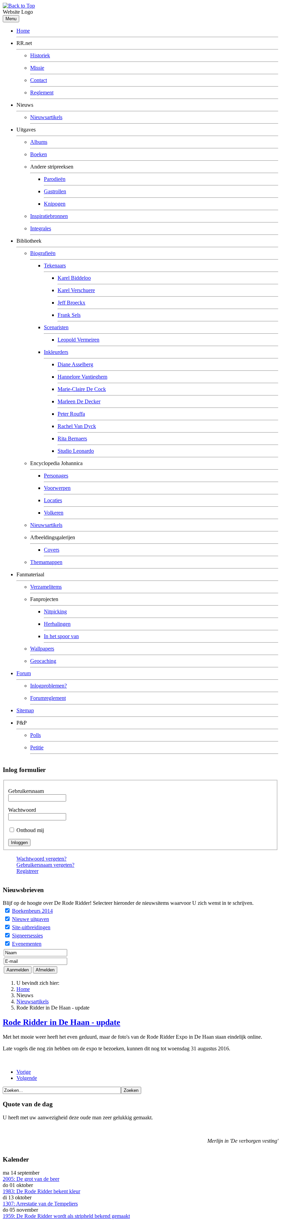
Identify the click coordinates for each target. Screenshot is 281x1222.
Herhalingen (57, 624)
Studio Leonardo (76, 451)
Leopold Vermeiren (78, 340)
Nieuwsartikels (46, 117)
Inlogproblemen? (48, 686)
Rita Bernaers (72, 438)
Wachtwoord (22, 810)
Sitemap (25, 710)
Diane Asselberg (75, 364)
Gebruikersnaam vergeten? (45, 865)
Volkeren (53, 513)
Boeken (38, 154)
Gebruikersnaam (26, 791)
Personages (56, 476)
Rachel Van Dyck (77, 426)
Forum (23, 673)
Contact (38, 80)
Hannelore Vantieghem (82, 377)
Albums (38, 142)
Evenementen (26, 944)
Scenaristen (56, 327)
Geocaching (43, 661)
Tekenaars (55, 265)
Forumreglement (48, 698)
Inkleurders (56, 352)
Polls (35, 735)
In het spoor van (61, 636)
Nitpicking (55, 611)
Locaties (53, 500)
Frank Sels (69, 315)
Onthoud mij (30, 830)
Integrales (40, 228)
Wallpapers (42, 649)
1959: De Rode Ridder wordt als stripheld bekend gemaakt (66, 1216)
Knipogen (54, 204)
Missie (37, 68)
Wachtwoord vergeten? (41, 859)
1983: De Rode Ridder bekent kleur (41, 1191)
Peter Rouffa (71, 414)
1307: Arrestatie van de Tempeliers (40, 1204)
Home (23, 31)
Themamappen (46, 562)
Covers (51, 550)
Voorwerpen (57, 488)
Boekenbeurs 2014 (32, 911)
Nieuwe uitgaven (30, 919)
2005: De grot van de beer (31, 1179)
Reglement (41, 92)
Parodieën (54, 179)
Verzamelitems (46, 587)
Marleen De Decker (79, 401)
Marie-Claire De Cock (82, 389)
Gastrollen (55, 191)
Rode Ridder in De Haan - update (61, 1022)
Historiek (40, 55)
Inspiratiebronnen (49, 216)
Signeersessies (27, 935)
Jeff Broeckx (71, 303)
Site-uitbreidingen (31, 927)
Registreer (27, 871)
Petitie (37, 747)
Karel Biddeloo (74, 278)
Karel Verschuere (76, 290)
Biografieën (43, 253)
